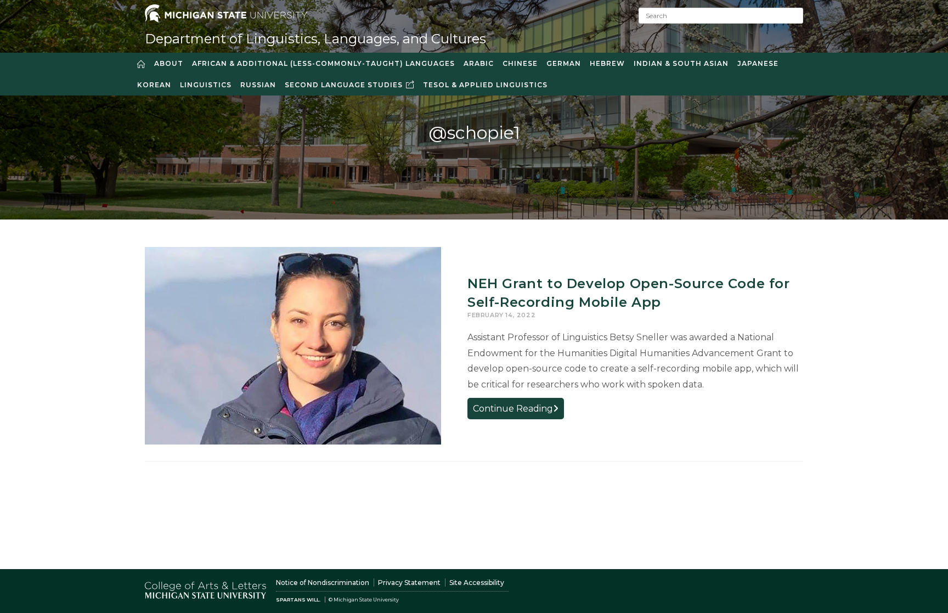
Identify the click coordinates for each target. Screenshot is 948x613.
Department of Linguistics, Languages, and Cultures (315, 39)
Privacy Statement (409, 582)
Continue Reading (518, 410)
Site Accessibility (476, 582)
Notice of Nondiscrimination (322, 582)
